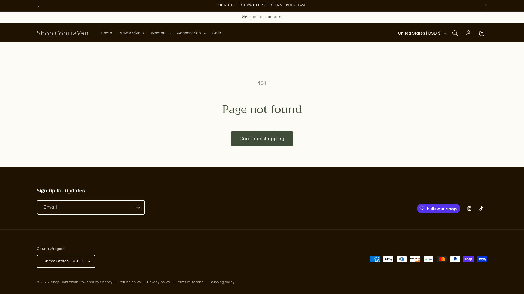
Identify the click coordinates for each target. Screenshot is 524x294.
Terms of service (190, 282)
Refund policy (129, 282)
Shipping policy (222, 282)
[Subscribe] (137, 207)
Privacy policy (158, 282)
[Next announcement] (486, 5)
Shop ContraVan (64, 282)
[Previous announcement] (38, 5)
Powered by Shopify (96, 282)
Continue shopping (262, 138)
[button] (160, 33)
